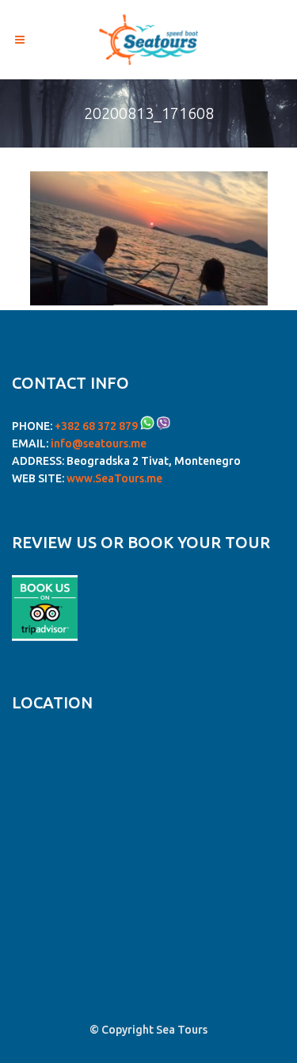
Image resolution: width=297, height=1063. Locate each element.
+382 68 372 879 (96, 426)
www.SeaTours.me (114, 478)
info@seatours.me (99, 443)
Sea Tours (182, 1029)
